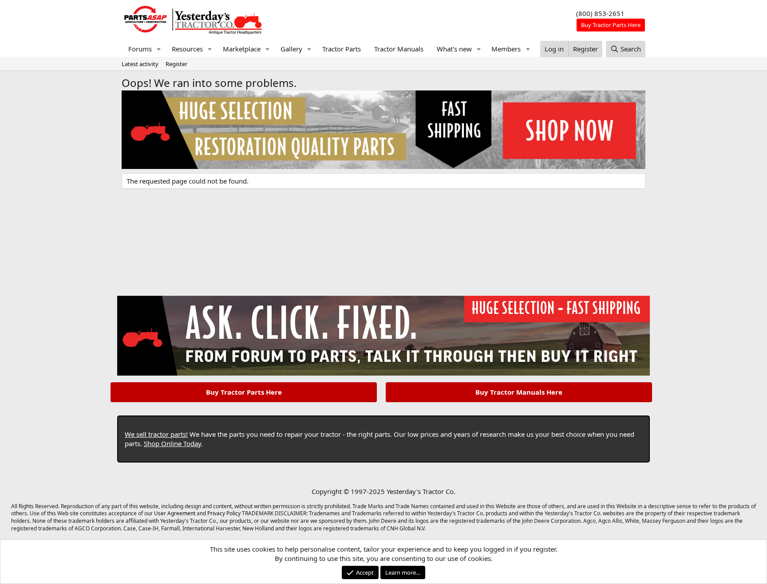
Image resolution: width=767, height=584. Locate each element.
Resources (187, 48)
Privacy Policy (224, 513)
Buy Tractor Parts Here (244, 392)
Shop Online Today (172, 443)
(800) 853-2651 (600, 13)
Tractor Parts (341, 48)
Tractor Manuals (398, 48)
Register (176, 64)
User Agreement (174, 513)
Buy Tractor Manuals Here (518, 392)
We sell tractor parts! (156, 434)
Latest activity (140, 64)
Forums (140, 48)
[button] (159, 49)
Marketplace (242, 48)
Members (506, 48)
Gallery (291, 48)
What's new (454, 48)
